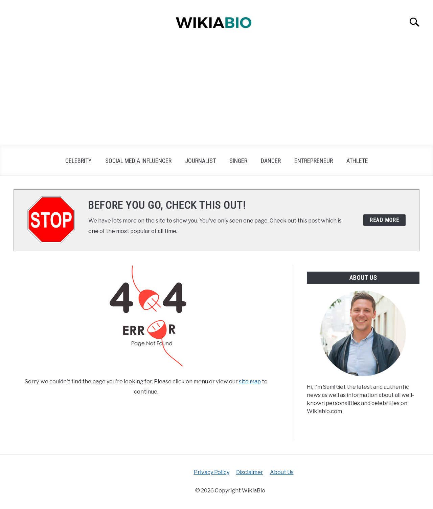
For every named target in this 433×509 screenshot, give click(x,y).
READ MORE (384, 220)
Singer (238, 160)
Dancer (271, 160)
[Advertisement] (216, 94)
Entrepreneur (313, 160)
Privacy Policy (211, 472)
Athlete (357, 160)
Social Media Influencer (138, 160)
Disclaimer (249, 472)
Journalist (200, 160)
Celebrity (78, 160)
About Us (282, 472)
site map (250, 381)
